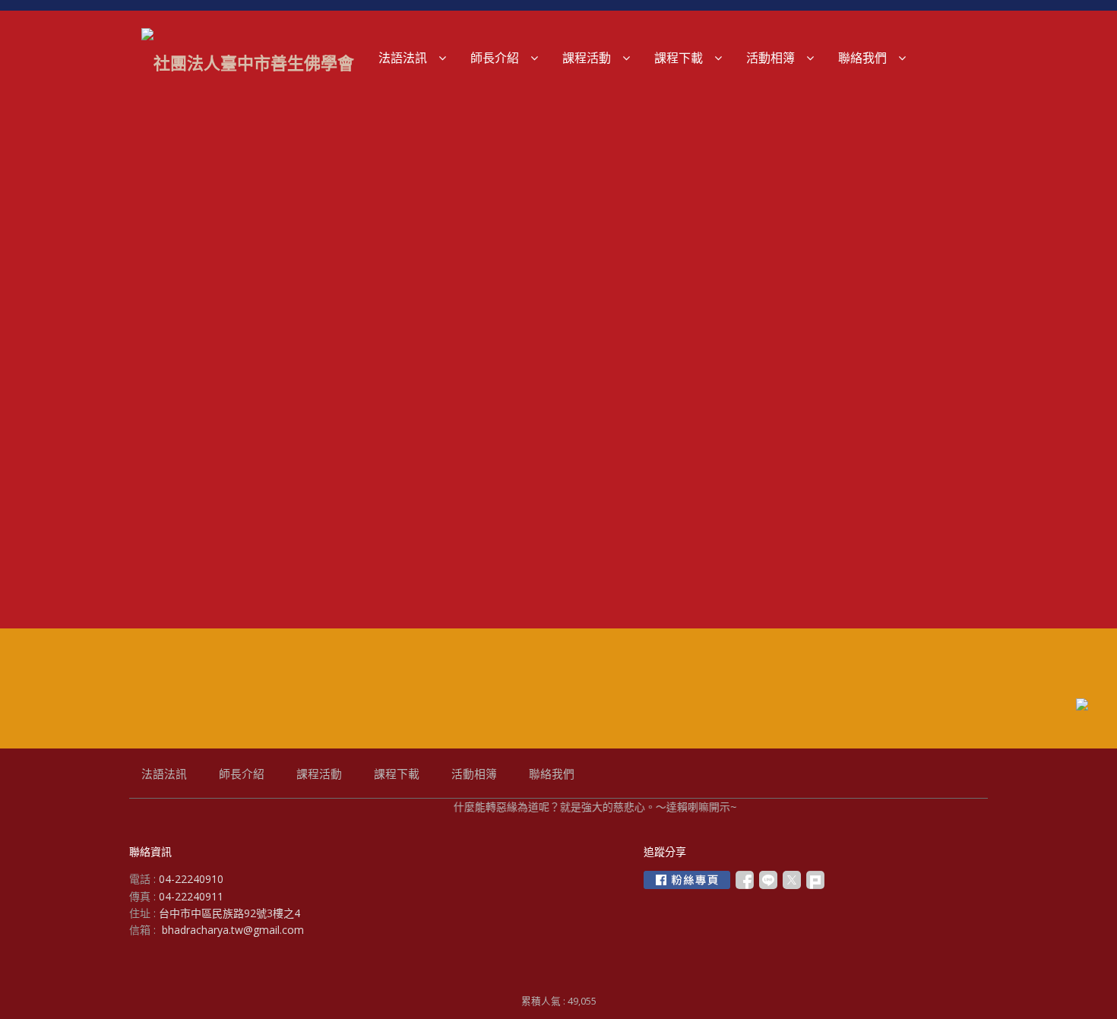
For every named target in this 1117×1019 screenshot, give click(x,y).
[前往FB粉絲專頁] (687, 880)
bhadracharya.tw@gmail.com (233, 929)
